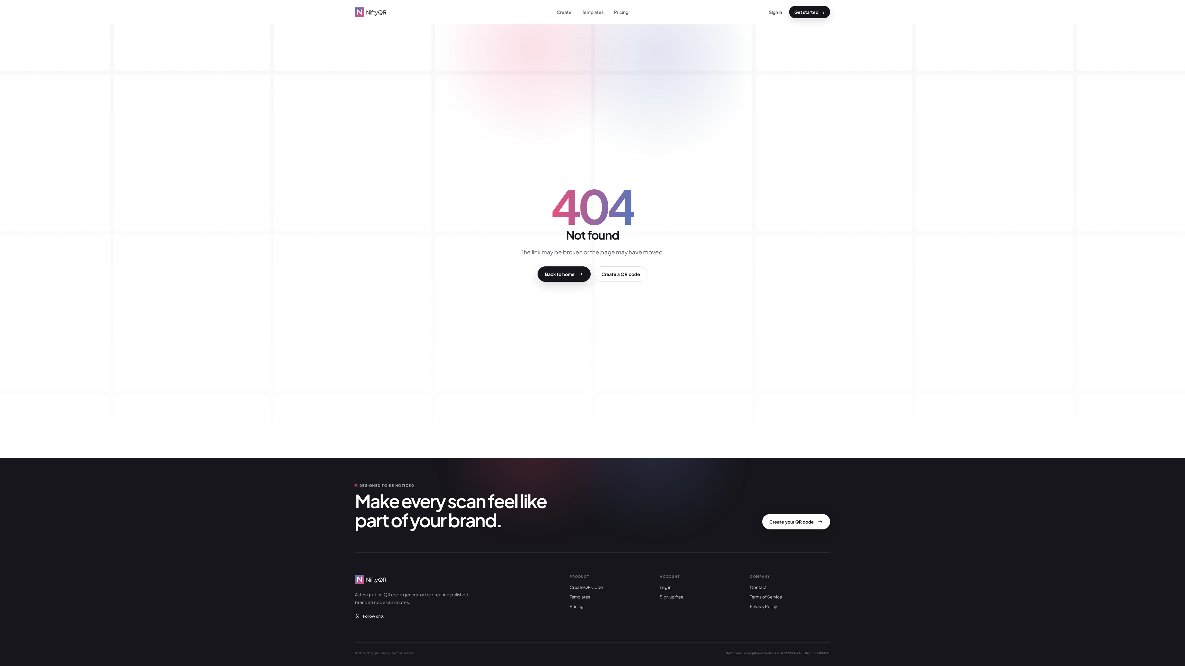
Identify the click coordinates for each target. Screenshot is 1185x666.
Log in (666, 587)
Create (564, 12)
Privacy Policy (763, 606)
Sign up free (671, 596)
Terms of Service (766, 596)
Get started (809, 12)
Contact (758, 587)
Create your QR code (791, 521)
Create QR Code (586, 587)
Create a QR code (620, 274)
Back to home (560, 274)
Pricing (621, 12)
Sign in (775, 12)
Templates (593, 12)
